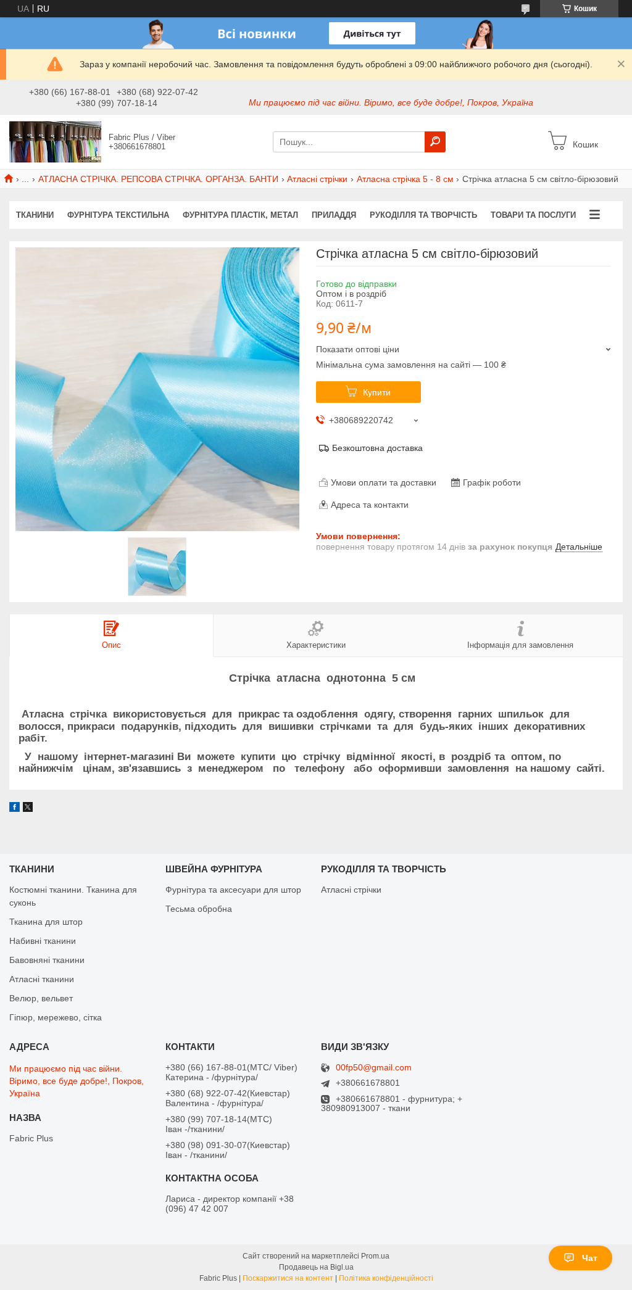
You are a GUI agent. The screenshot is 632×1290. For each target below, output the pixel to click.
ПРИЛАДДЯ (334, 215)
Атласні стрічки (317, 179)
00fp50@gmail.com (374, 1067)
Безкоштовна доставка (377, 448)
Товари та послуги (533, 215)
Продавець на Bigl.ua (316, 1267)
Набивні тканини (42, 941)
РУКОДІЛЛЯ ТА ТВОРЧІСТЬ (423, 215)
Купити (377, 392)
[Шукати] (435, 141)
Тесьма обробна (198, 909)
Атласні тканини (41, 979)
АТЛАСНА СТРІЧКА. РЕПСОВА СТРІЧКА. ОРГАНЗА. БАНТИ (158, 179)
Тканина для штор (46, 922)
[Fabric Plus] (55, 141)
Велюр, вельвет (41, 998)
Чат (589, 1258)
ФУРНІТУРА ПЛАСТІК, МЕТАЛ (240, 215)
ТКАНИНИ (35, 215)
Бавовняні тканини (47, 960)
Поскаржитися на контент (288, 1278)
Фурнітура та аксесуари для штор (233, 890)
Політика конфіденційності (386, 1278)
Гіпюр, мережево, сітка (55, 1017)
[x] (28, 809)
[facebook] (14, 809)
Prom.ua (375, 1256)
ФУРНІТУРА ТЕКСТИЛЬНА (118, 215)
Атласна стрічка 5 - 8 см (405, 179)
